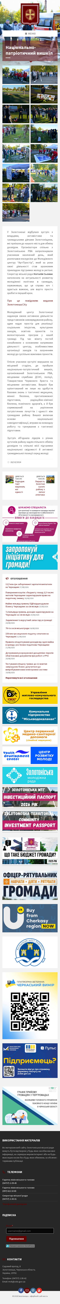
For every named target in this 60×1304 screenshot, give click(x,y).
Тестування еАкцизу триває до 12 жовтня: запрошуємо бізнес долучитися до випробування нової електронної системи (26, 666)
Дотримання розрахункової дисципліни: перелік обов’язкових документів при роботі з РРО (30, 654)
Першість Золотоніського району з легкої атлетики (40, 488)
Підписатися (16, 1238)
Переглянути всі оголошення (21, 677)
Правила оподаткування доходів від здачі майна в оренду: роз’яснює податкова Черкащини (30, 643)
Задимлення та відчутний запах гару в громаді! (29, 620)
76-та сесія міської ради (17, 628)
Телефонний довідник (14, 1204)
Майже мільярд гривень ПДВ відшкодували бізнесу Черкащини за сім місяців (27, 605)
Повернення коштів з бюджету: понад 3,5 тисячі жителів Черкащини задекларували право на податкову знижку (29, 595)
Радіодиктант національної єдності (20, 486)
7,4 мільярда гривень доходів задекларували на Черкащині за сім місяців (29, 613)
